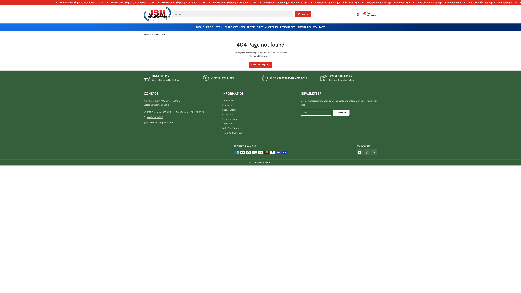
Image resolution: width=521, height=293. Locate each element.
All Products (228, 100)
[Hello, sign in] (358, 14)
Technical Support (230, 119)
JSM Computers (264, 162)
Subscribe (341, 112)
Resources (227, 105)
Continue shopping (260, 64)
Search (305, 14)
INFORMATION (233, 93)
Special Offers (229, 110)
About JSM (227, 123)
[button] (369, 14)
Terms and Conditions (233, 133)
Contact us (227, 114)
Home (146, 34)
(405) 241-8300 (155, 117)
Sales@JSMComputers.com (160, 122)
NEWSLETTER (311, 93)
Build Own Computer (232, 128)
